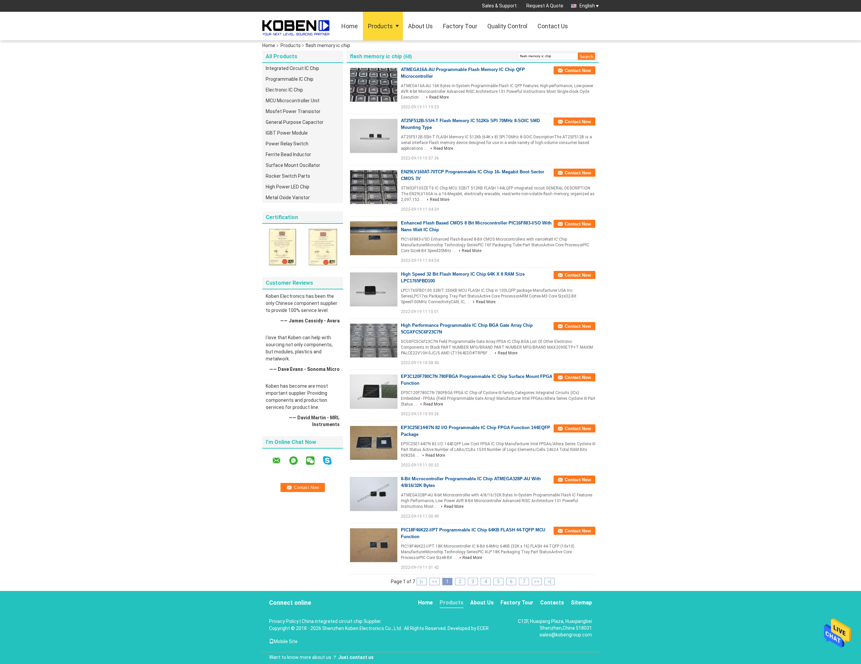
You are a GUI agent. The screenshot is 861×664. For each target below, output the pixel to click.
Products (380, 26)
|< (421, 581)
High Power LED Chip (287, 186)
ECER (483, 628)
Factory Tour (460, 26)
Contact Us (552, 26)
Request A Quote (544, 5)
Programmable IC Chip (289, 79)
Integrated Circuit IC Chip (292, 68)
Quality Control (507, 26)
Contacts (552, 602)
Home (349, 26)
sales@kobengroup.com (565, 634)
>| (549, 581)
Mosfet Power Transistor (293, 111)
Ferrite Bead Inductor (288, 154)
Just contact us (356, 657)
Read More (439, 97)
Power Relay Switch (287, 143)
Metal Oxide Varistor (288, 197)
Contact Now (578, 70)
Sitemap (581, 602)
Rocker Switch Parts (288, 176)
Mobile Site (286, 641)
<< (434, 581)
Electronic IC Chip (284, 90)
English (587, 5)
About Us (420, 26)
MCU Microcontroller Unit (293, 100)
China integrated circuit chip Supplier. (342, 621)
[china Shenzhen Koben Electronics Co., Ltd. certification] (282, 246)
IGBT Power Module (287, 133)
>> (536, 581)
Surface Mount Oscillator (293, 165)
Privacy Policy (284, 621)
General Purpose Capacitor (295, 122)
